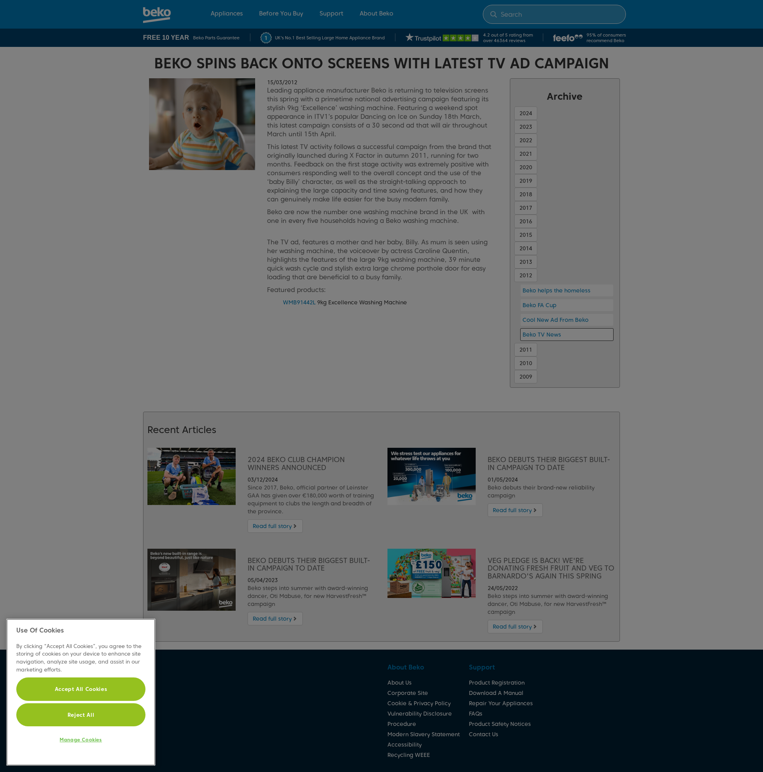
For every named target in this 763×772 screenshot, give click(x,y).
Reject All (81, 715)
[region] (80, 692)
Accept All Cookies (81, 689)
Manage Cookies (81, 740)
